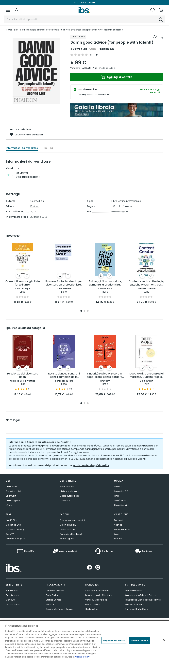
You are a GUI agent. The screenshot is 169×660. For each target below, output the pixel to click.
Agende (118, 524)
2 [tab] (84, 311)
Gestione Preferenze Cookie (59, 609)
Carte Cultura (52, 595)
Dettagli (49, 148)
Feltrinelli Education (134, 604)
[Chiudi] (163, 639)
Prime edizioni (67, 486)
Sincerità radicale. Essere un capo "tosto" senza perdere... (105, 375)
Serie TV (10, 534)
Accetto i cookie (139, 640)
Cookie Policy (82, 656)
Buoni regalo (12, 595)
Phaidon (104, 48)
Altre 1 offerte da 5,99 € (104, 68)
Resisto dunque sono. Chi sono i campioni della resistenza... (64, 375)
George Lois (80, 48)
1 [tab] (81, 311)
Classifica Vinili (122, 505)
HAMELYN (86, 68)
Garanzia (50, 604)
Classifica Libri (13, 491)
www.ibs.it (40, 452)
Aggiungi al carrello (119, 77)
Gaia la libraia (13, 604)
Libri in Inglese (13, 500)
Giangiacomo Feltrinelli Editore (140, 595)
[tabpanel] (22, 273)
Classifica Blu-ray (15, 529)
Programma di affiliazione (98, 595)
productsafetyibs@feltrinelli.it (91, 465)
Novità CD (119, 486)
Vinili (116, 495)
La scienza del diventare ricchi (22, 375)
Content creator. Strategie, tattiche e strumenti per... (146, 283)
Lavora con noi (92, 604)
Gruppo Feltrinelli (133, 590)
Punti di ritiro (12, 590)
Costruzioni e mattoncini (72, 520)
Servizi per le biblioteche (97, 590)
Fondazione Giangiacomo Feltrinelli (143, 599)
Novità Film (11, 520)
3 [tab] (87, 311)
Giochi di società (68, 529)
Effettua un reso (53, 599)
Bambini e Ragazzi (15, 538)
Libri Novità (11, 486)
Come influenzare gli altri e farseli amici (22, 283)
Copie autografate (69, 495)
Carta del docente (55, 590)
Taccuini (118, 520)
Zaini (116, 534)
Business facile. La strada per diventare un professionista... (64, 283)
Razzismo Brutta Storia (136, 609)
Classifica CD (121, 491)
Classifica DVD (13, 524)
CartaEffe (10, 599)
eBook (9, 505)
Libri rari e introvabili (70, 491)
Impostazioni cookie (113, 640)
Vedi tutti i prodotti (28, 177)
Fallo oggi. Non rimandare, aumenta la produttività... (105, 283)
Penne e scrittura (122, 529)
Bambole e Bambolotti (71, 534)
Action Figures (67, 538)
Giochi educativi (68, 524)
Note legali (13, 420)
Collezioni (65, 500)
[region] (84, 640)
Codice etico (91, 609)
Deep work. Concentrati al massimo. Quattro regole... (146, 375)
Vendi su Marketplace (96, 599)
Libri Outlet (11, 495)
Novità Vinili (120, 500)
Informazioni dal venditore (22, 148)
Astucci (118, 538)
